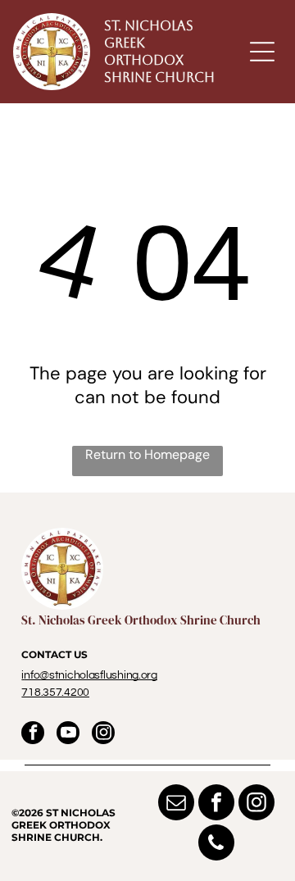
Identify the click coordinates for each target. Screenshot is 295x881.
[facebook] (32, 734)
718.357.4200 (55, 692)
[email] (176, 804)
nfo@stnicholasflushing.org (90, 675)
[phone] (216, 844)
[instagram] (103, 734)
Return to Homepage (147, 454)
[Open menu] (262, 51)
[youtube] (68, 734)
